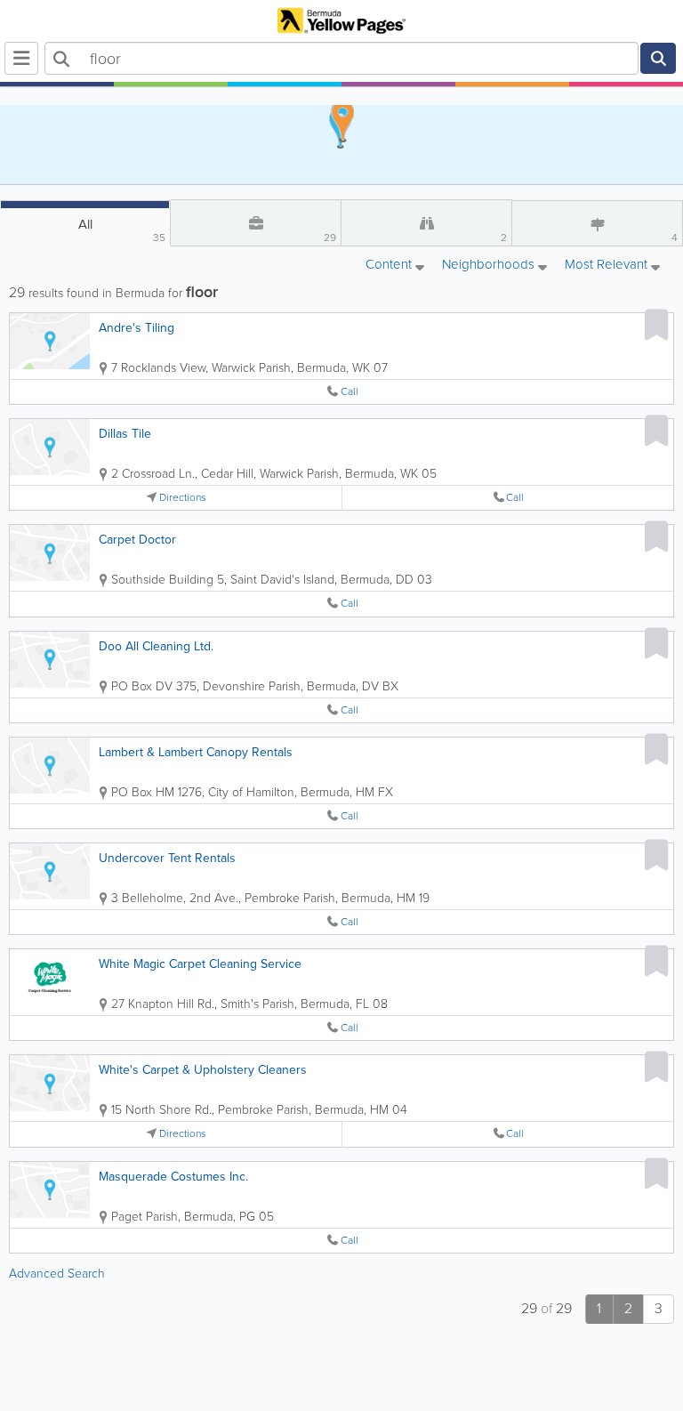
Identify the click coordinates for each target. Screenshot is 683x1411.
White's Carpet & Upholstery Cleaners (203, 1069)
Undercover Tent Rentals (167, 858)
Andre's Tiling (136, 327)
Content (390, 265)
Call (349, 392)
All (122, 230)
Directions (182, 498)
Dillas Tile (125, 433)
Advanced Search (57, 1273)
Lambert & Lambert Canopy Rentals (196, 752)
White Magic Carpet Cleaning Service (200, 964)
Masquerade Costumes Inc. (173, 1176)
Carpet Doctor (137, 539)
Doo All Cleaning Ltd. (156, 646)
